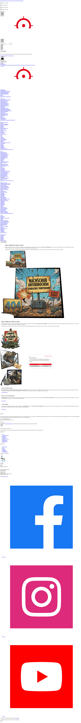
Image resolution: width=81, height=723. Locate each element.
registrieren (3, 64)
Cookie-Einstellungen (5, 435)
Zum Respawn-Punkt (4, 392)
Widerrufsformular (5, 451)
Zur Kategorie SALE (3, 232)
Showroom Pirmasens (5, 439)
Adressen (10, 65)
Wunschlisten (27, 65)
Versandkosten (17, 718)
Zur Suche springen (11, 0)
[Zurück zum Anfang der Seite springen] (1, 721)
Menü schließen (4, 61)
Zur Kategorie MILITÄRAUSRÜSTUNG (6, 180)
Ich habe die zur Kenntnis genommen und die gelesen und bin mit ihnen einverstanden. (19, 423)
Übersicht (1, 65)
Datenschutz (4, 436)
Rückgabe (3, 449)
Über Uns (3, 442)
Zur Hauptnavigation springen (18, 0)
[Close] (0, 722)
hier (42, 430)
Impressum (3, 437)
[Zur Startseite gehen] (28, 38)
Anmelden (1, 63)
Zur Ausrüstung (3, 400)
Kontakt (3, 448)
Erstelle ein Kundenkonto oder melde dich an (7, 55)
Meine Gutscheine (32, 65)
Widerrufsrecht (4, 440)
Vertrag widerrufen (5, 441)
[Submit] (0, 420)
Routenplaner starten (5, 476)
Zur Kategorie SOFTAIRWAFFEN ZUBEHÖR (7, 120)
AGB (24, 423)
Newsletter (3, 438)
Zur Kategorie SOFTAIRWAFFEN (5, 96)
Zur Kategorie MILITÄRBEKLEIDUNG (6, 213)
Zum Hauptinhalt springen (4, 0)
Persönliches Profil (6, 65)
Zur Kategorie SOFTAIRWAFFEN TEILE (6, 149)
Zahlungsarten (14, 65)
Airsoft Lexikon (4, 446)
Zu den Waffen (3, 409)
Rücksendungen (18, 65)
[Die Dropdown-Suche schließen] (11, 43)
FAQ (3, 447)
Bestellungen (23, 65)
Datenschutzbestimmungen (9, 423)
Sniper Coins (4, 450)
